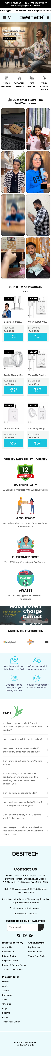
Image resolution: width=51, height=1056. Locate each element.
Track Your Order (37, 956)
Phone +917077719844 (25, 913)
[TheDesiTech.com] (31, 17)
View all (25, 291)
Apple (5, 986)
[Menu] (4, 17)
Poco (5, 1017)
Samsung (7, 994)
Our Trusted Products (25, 287)
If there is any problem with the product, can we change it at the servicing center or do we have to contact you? (20, 778)
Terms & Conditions (12, 969)
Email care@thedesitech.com (25, 908)
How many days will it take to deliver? (22, 739)
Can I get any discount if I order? (20, 792)
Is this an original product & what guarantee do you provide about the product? (22, 726)
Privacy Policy (9, 956)
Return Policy (35, 951)
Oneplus (6, 1003)
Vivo (4, 999)
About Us (7, 947)
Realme (6, 1012)
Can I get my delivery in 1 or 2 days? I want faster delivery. (22, 816)
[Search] (11, 17)
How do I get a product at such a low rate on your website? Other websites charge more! (23, 831)
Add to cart (13, 336)
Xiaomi (5, 990)
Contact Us (8, 951)
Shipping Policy (10, 960)
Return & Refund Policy (14, 964)
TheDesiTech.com (28, 1042)
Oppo (5, 1008)
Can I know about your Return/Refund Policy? (22, 762)
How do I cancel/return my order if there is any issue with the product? (22, 750)
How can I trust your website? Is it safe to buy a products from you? (23, 804)
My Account (34, 947)
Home (5, 981)
